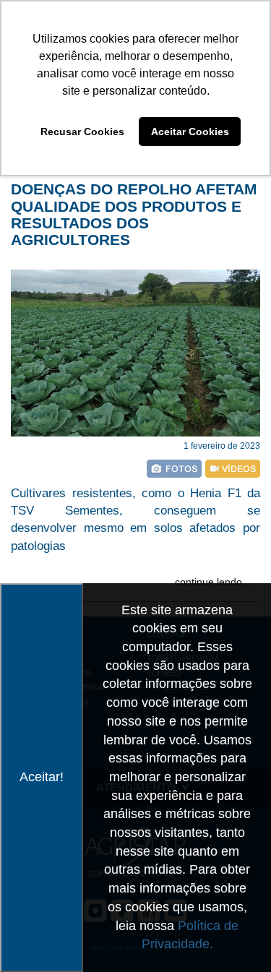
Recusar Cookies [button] (82, 131)
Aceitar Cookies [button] (190, 131)
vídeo (232, 469)
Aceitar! (42, 777)
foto (174, 469)
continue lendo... (213, 582)
